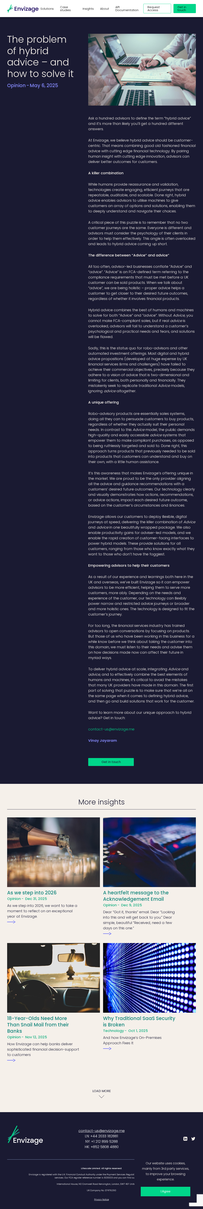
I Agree (165, 1191)
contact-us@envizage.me (111, 729)
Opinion (16, 85)
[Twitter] (193, 1139)
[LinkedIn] (185, 1139)
